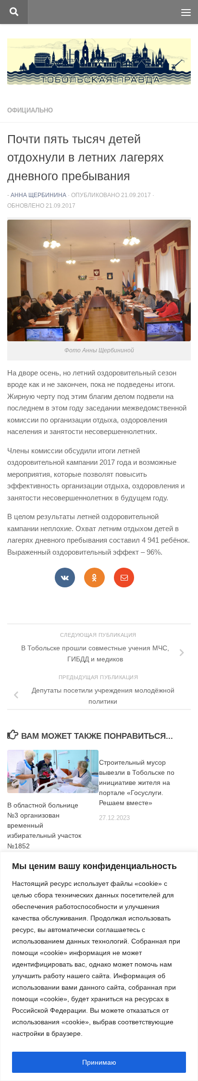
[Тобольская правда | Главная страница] (99, 61)
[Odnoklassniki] (94, 577)
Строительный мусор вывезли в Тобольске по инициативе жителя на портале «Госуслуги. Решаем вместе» (136, 782)
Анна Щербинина (38, 195)
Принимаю (99, 1062)
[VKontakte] (65, 577)
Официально (30, 110)
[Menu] (186, 12)
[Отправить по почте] (124, 577)
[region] (99, 966)
